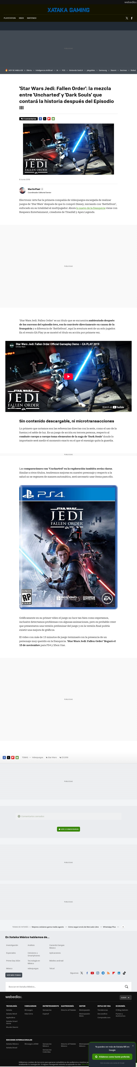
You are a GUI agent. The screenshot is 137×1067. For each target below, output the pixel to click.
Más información (88, 1064)
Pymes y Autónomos (120, 1014)
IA (57, 70)
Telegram (103, 972)
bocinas (123, 70)
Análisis (31, 945)
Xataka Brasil (11, 1047)
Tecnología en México (34, 962)
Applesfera (10, 1017)
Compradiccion (104, 1017)
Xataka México (12, 1044)
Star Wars (52, 757)
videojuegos (33, 968)
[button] (35, 189)
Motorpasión (84, 1010)
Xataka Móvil (11, 1013)
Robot (133, 70)
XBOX (21, 18)
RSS (108, 972)
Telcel (52, 968)
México (9, 968)
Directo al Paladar (68, 1010)
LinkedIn (119, 972)
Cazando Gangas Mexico (56, 946)
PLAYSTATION (10, 18)
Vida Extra (28, 1013)
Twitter (127, 18)
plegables (91, 70)
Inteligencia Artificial (44, 70)
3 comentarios (29, 118)
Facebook (131, 18)
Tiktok (124, 972)
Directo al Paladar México (68, 1045)
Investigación (12, 945)
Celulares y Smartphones (34, 954)
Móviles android (56, 960)
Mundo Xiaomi (12, 1027)
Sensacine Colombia (47, 1050)
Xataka (9, 1010)
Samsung (103, 70)
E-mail (53, 118)
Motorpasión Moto (84, 1014)
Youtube (92, 972)
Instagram (98, 972)
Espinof (46, 1013)
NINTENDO (31, 18)
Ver (70, 829)
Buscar (126, 986)
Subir (123, 997)
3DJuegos (28, 1010)
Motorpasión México (84, 1045)
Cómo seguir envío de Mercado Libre (83, 927)
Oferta (29, 70)
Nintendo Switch (76, 70)
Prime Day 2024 (13, 960)
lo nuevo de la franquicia (90, 208)
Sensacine (47, 1010)
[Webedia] (130, 2)
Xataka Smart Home (12, 1022)
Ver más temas (14, 975)
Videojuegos (68, 10)
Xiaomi (113, 70)
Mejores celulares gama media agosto (48, 927)
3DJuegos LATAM (31, 1044)
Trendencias (103, 1010)
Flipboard (49, 118)
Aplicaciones (55, 952)
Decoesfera (102, 1013)
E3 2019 (65, 757)
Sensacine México (47, 1045)
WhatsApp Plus (109, 927)
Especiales (11, 952)
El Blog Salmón (122, 1010)
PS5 (63, 70)
